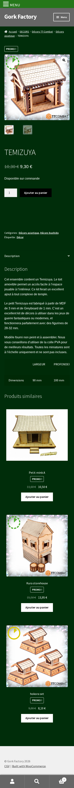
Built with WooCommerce (29, 766)
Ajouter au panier (35, 193)
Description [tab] (12, 256)
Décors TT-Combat (42, 31)
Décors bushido (49, 233)
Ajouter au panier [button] (37, 497)
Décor (20, 237)
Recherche (37, 781)
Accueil (13, 31)
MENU (15, 4)
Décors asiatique (29, 233)
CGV (6, 766)
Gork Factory (20, 16)
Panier (57, 778)
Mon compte (12, 781)
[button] (64, 60)
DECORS (24, 31)
